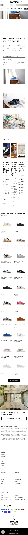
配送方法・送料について (6, 499)
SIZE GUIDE (3, 463)
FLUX (2, 483)
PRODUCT (4, 199)
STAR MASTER (3, 472)
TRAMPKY (16, 481)
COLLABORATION (4, 450)
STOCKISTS (3, 456)
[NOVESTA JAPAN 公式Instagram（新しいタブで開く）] (7, 506)
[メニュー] (1, 2)
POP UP (2, 458)
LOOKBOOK (3, 452)
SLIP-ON (2, 474)
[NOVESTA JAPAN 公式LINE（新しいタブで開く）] (10, 506)
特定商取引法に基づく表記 (20, 499)
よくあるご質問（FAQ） (19, 501)
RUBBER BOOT (3, 485)
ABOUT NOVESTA (4, 447)
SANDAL (16, 485)
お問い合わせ (3, 495)
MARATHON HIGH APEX (19, 477)
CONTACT (3, 465)
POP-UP (12, 201)
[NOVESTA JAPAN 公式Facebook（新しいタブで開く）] (2, 506)
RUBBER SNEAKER (18, 483)
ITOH (2, 481)
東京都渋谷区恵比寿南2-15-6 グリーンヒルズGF (14, 57)
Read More (5, 203)
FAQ (2, 461)
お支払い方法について (5, 497)
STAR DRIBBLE (17, 472)
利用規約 (16, 495)
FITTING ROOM (3, 454)
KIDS (2, 488)
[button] (19, 2)
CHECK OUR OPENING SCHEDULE (14, 418)
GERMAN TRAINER (18, 479)
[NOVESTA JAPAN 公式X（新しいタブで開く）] (4, 506)
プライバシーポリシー (19, 497)
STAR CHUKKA (17, 474)
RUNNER (2, 479)
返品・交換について (5, 501)
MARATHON (3, 477)
